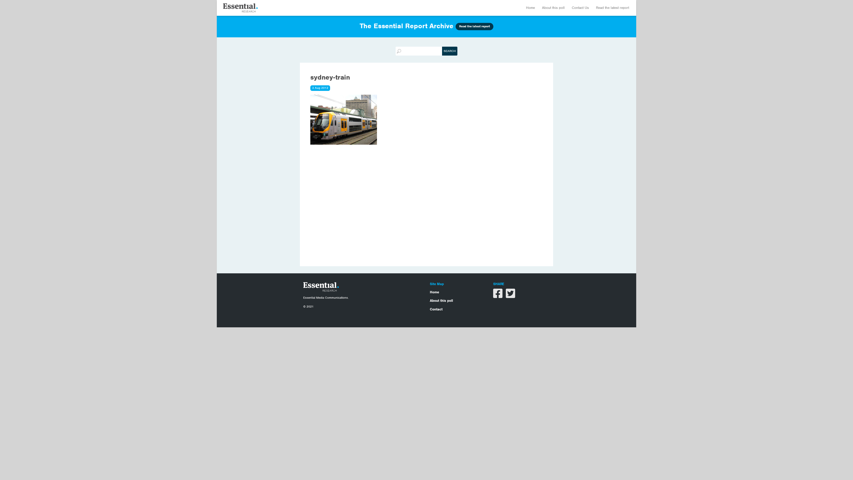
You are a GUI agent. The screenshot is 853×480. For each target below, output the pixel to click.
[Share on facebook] (498, 296)
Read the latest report (612, 8)
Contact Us (580, 8)
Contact (436, 309)
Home (530, 8)
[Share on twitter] (510, 296)
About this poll (553, 8)
